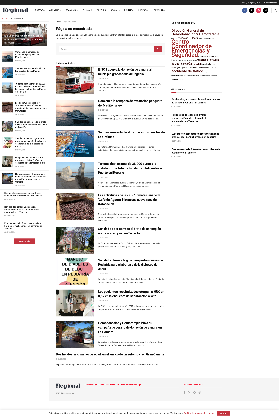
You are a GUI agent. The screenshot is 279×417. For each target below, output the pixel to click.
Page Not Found (69, 22)
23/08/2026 (61, 359)
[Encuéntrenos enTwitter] (251, 10)
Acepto (223, 413)
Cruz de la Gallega (213, 68)
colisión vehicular (195, 75)
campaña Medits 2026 (177, 75)
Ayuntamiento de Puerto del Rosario (187, 60)
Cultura (101, 10)
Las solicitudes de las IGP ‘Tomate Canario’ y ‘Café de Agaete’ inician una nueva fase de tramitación (129, 199)
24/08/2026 (103, 79)
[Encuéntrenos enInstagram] (258, 10)
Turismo (87, 10)
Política (129, 10)
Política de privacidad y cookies (199, 413)
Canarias (54, 10)
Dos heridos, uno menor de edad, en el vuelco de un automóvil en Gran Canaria (110, 354)
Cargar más (25, 241)
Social (114, 10)
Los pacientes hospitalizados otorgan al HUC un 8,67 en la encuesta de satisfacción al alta (30, 160)
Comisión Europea (208, 64)
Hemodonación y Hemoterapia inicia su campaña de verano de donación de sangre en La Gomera (130, 327)
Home (58, 22)
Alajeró (200, 38)
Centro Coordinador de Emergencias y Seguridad (191, 48)
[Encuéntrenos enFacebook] (244, 10)
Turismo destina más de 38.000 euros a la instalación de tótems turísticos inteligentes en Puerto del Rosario (130, 168)
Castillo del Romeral (208, 38)
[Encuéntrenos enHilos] (265, 10)
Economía (71, 10)
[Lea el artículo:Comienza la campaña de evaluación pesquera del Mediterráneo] (75, 112)
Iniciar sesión (271, 3)
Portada (40, 10)
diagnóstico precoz (205, 75)
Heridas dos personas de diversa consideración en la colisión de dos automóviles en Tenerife (21, 209)
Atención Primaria (188, 38)
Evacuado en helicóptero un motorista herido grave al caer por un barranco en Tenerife (23, 226)
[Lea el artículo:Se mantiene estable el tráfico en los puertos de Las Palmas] (75, 143)
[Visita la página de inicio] (15, 10)
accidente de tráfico (187, 71)
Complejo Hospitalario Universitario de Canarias (189, 68)
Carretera (194, 63)
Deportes (159, 10)
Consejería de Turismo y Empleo (212, 72)
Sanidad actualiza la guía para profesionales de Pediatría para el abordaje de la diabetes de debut (130, 264)
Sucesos (143, 10)
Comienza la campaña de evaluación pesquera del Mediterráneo (27, 54)
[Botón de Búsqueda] (276, 10)
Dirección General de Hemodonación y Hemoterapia (195, 32)
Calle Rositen (187, 75)
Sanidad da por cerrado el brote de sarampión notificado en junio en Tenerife (31, 124)
